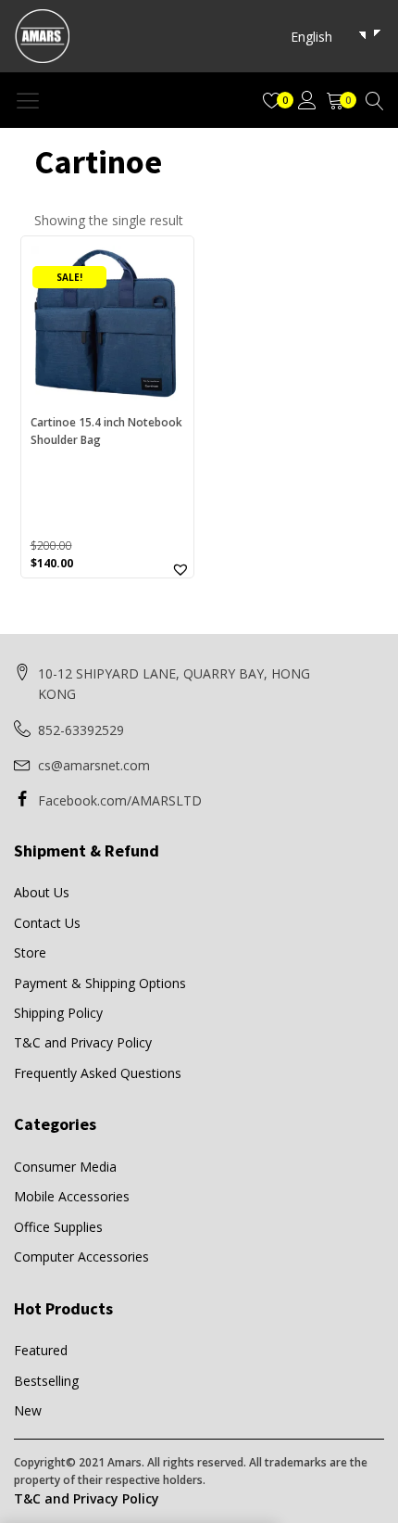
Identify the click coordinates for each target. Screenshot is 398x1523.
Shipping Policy (58, 1013)
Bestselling (46, 1381)
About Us (41, 892)
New (28, 1410)
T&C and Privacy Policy (83, 1042)
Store (30, 952)
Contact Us (47, 923)
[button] (180, 569)
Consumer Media (65, 1166)
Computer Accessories (81, 1256)
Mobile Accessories (72, 1196)
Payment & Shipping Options (100, 983)
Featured (41, 1350)
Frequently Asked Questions (97, 1073)
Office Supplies (58, 1227)
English (311, 36)
